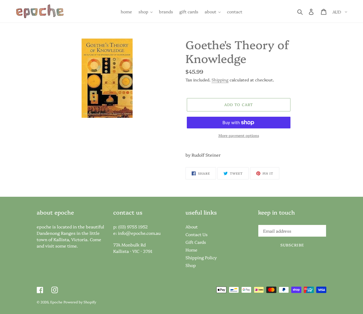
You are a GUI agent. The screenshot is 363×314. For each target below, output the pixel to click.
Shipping (220, 79)
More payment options (238, 135)
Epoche (56, 301)
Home (191, 250)
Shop (190, 265)
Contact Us (196, 234)
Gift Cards (195, 242)
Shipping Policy (201, 257)
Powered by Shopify (80, 301)
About (191, 226)
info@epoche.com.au (139, 233)
